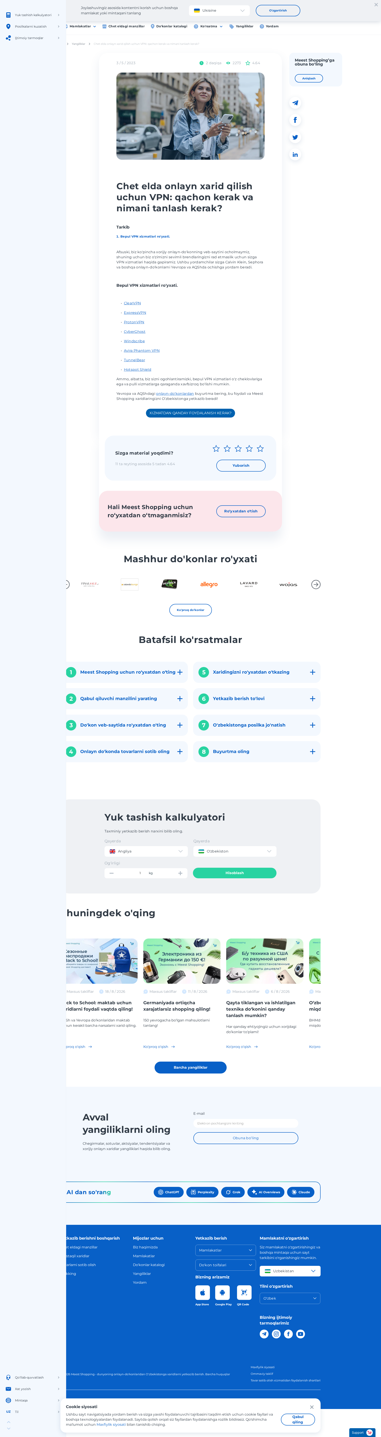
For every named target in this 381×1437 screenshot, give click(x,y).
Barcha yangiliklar (190, 1067)
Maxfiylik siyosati (263, 1367)
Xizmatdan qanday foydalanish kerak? (190, 413)
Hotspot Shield (137, 369)
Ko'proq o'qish (73, 1047)
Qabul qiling (298, 1419)
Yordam (272, 26)
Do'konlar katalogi (171, 26)
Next (316, 584)
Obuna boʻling (246, 1138)
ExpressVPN (135, 313)
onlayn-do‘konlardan (175, 394)
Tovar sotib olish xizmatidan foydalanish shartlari (286, 1380)
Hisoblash (235, 873)
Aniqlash (309, 78)
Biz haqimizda (145, 1247)
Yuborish (241, 465)
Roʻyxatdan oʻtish (241, 511)
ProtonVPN (134, 322)
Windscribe (134, 341)
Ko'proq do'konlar (190, 610)
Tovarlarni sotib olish (78, 1265)
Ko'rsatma (208, 26)
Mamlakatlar (80, 26)
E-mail (199, 1113)
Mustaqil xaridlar (74, 1256)
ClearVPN (132, 303)
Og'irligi (112, 863)
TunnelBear (134, 360)
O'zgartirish (278, 10)
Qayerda (113, 841)
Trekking (68, 1274)
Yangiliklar (245, 26)
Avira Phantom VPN (142, 350)
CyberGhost (135, 332)
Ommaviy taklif (262, 1373)
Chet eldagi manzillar (126, 26)
